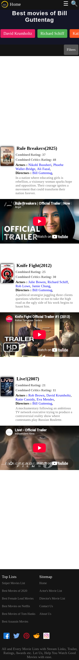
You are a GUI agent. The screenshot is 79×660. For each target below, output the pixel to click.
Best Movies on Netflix (16, 606)
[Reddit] (36, 636)
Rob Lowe (23, 286)
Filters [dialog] (71, 49)
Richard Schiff (58, 282)
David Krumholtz (58, 395)
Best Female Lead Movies (18, 598)
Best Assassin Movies (15, 621)
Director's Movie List (52, 598)
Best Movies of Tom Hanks (18, 613)
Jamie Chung (41, 286)
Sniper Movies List (13, 583)
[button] (31, 155)
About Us (45, 613)
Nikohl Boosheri (39, 165)
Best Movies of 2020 (14, 590)
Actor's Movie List (50, 590)
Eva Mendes (45, 399)
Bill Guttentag (42, 173)
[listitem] (17, 34)
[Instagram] (46, 636)
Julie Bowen (37, 282)
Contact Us (46, 606)
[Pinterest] (26, 636)
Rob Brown (36, 395)
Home (15, 4)
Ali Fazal (43, 169)
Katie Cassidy (25, 399)
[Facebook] (6, 636)
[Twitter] (16, 636)
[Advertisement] (39, 97)
